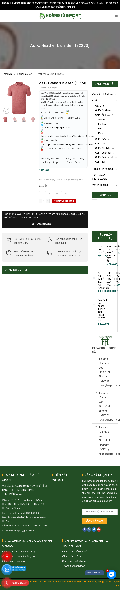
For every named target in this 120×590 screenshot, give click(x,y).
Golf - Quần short (104, 157)
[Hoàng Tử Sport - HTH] (60, 16)
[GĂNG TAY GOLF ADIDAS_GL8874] (93, 251)
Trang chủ (7, 74)
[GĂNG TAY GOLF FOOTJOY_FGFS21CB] (112, 251)
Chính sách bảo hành (14, 561)
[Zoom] (6, 111)
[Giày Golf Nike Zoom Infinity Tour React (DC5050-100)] (93, 305)
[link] (73, 136)
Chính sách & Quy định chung (18, 551)
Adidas (101, 119)
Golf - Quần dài (103, 152)
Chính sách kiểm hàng (74, 561)
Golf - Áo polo (102, 115)
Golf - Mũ (100, 143)
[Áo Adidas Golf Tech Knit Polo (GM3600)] (93, 278)
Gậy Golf (99, 106)
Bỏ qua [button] (81, 6)
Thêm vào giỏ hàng (64, 201)
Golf (94, 100)
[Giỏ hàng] (116, 15)
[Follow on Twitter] (94, 529)
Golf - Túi (100, 162)
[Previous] (7, 97)
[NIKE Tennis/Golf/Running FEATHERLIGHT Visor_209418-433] (112, 278)
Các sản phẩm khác (102, 94)
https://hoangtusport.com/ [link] (58, 127)
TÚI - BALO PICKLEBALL (99, 176)
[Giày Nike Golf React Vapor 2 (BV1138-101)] (103, 251)
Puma (101, 133)
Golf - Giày (100, 139)
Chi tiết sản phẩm (19, 270)
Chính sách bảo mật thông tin (18, 556)
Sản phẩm (21, 74)
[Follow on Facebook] (84, 529)
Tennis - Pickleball (102, 168)
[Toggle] (5, 270)
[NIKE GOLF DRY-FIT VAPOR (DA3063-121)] (103, 278)
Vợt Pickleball (100, 184)
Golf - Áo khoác (103, 110)
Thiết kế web (44, 581)
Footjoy (102, 124)
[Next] (31, 97)
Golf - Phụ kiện (102, 148)
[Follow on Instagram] (89, 529)
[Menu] (4, 16)
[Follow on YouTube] (99, 529)
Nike (100, 128)
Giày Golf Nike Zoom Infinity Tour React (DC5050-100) (102, 310)
